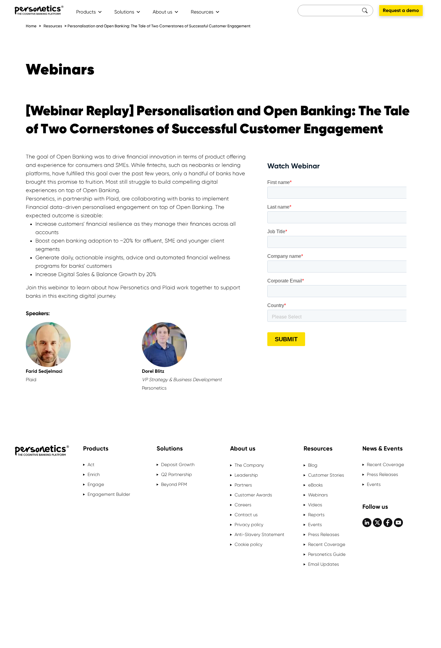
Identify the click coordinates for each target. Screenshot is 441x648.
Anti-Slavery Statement (259, 534)
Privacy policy (249, 524)
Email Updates (323, 564)
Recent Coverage (326, 544)
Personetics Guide (327, 554)
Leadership (246, 475)
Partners (243, 485)
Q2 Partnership (176, 474)
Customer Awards (253, 495)
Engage (96, 484)
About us (162, 12)
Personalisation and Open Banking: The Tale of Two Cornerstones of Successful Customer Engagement (159, 26)
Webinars (318, 495)
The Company (249, 465)
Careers (243, 505)
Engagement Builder (109, 494)
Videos (315, 505)
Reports (316, 514)
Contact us (246, 514)
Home (31, 26)
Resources (202, 12)
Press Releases (323, 534)
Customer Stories (326, 475)
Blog (312, 465)
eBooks (315, 485)
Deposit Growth (177, 464)
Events (315, 524)
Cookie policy (248, 544)
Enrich (94, 474)
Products (86, 12)
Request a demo (401, 10)
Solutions (124, 12)
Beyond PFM (174, 484)
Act (91, 464)
